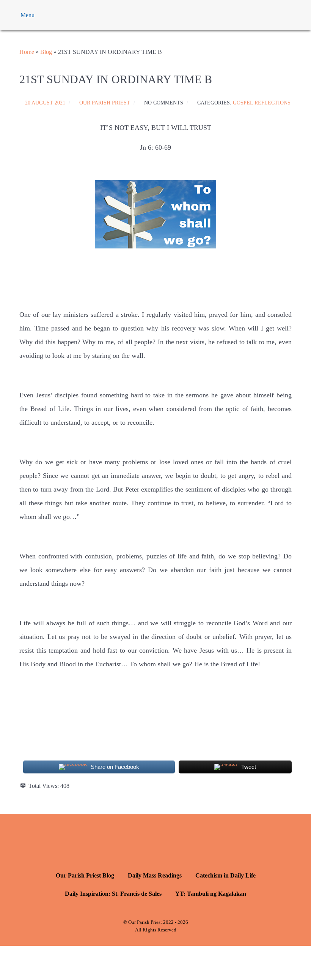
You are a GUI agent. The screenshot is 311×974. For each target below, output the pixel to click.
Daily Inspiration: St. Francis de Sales (113, 893)
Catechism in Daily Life (225, 875)
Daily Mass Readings (155, 875)
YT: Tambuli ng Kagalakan (210, 893)
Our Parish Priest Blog (85, 875)
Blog (46, 52)
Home (26, 52)
